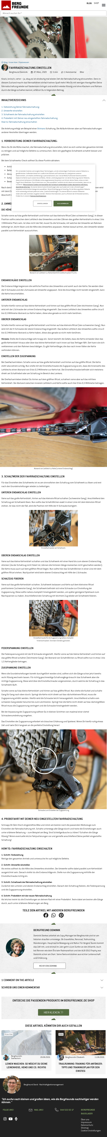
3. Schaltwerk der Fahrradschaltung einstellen (22, 114)
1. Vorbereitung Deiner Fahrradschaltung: (20, 107)
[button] (104, 5)
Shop (96, 3)
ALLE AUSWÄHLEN (63, 203)
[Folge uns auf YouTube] (10, 1120)
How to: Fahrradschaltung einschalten (19, 122)
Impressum (86, 1122)
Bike (82, 72)
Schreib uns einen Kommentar (20, 987)
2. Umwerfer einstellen (11, 110)
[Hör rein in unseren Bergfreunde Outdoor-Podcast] (16, 1120)
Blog (5, 62)
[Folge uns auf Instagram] (5, 1120)
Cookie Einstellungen (91, 1130)
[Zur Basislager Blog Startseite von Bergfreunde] (15, 5)
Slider (61, 1034)
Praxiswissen (24, 62)
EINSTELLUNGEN (42, 203)
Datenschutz (87, 1125)
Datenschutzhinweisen (38, 196)
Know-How (13, 62)
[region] (53, 188)
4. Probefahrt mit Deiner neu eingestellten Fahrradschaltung (29, 118)
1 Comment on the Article (17, 980)
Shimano (41, 128)
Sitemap (85, 1127)
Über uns (85, 1119)
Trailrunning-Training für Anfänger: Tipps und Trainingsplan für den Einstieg (81, 1067)
